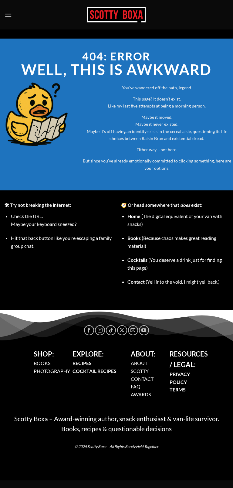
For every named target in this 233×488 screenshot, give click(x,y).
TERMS (178, 389)
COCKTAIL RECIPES (94, 371)
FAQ (135, 386)
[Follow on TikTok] (111, 330)
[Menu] (8, 14)
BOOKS (42, 363)
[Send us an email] (133, 330)
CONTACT (142, 379)
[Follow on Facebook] (89, 330)
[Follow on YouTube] (144, 330)
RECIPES (82, 363)
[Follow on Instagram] (100, 330)
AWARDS (141, 394)
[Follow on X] (122, 330)
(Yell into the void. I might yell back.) (173, 282)
